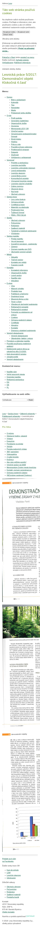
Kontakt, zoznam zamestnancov (19, 470)
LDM (8, 873)
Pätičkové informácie (22, 63)
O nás (9, 115)
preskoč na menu (27, 57)
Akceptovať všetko (9, 32)
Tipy (12, 105)
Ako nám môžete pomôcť (16, 462)
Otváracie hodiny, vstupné (17, 436)
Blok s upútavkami (18, 100)
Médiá (9, 254)
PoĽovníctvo (11, 889)
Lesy (10, 3)
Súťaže (9, 446)
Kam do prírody (13, 870)
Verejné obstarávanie (15, 333)
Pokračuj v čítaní (8, 57)
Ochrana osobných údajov (17, 473)
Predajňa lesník (13, 897)
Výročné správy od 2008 (16, 465)
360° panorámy (13, 452)
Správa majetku (13, 236)
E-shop (9, 283)
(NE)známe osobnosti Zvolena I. (19, 475)
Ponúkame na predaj (15, 444)
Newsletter (15, 108)
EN (8, 382)
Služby (9, 218)
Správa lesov (12, 197)
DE (8, 385)
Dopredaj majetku (14, 377)
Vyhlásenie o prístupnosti (21, 157)
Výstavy (10, 439)
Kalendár (14, 102)
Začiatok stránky (22, 60)
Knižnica (10, 460)
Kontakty (10, 268)
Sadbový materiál (13, 895)
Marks (13, 110)
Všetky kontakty (8, 912)
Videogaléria (12, 454)
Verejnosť (10, 160)
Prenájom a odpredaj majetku (18, 341)
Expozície (10, 441)
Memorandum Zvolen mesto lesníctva (21, 467)
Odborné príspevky (27, 414)
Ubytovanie (11, 878)
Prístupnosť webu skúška (21, 113)
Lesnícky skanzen (14, 875)
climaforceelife (12, 357)
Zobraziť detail (7, 34)
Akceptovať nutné (23, 32)
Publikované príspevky (11, 416)
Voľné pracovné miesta (16, 374)
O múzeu (10, 433)
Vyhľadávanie (7, 63)
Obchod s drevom (18, 194)
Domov (9, 97)
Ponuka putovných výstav (17, 449)
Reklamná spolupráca (15, 380)
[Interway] (30, 916)
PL (8, 387)
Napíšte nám (12, 372)
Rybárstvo (11, 892)
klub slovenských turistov (16, 354)
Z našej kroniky (13, 457)
